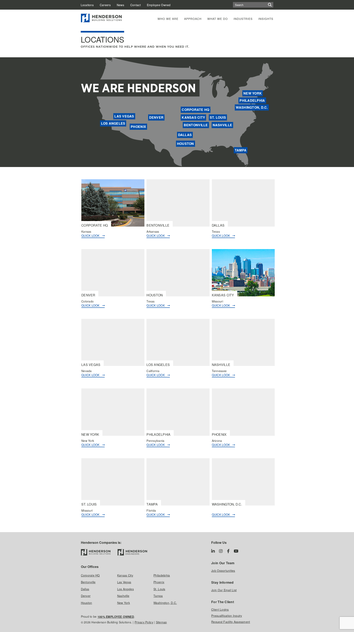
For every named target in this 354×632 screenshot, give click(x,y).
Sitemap (161, 622)
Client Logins (220, 609)
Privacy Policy (144, 622)
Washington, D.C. (252, 107)
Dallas (185, 134)
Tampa (240, 150)
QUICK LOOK (91, 236)
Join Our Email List (224, 590)
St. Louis (218, 117)
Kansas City (193, 117)
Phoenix (138, 126)
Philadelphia (252, 100)
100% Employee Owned (116, 617)
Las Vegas (124, 116)
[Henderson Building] (96, 552)
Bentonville (196, 125)
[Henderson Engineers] (132, 552)
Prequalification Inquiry (226, 616)
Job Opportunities (223, 571)
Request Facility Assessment (230, 622)
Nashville (222, 125)
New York (252, 93)
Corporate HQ (195, 109)
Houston (185, 143)
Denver (156, 117)
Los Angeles (113, 123)
